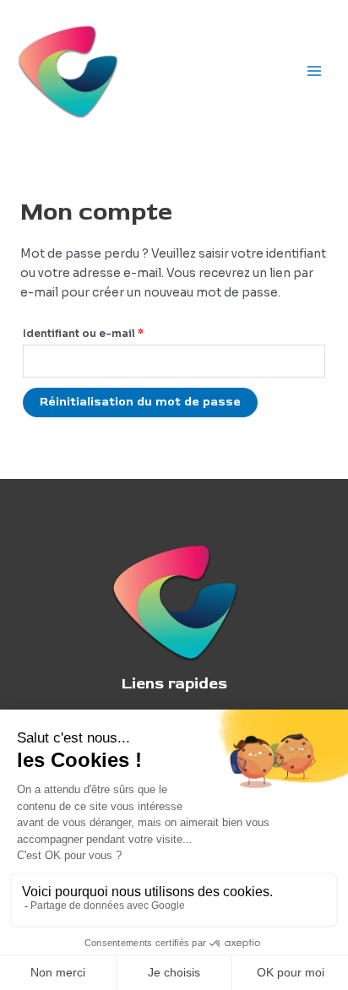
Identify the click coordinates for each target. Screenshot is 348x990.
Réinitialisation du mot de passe (140, 402)
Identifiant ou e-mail (115, 333)
